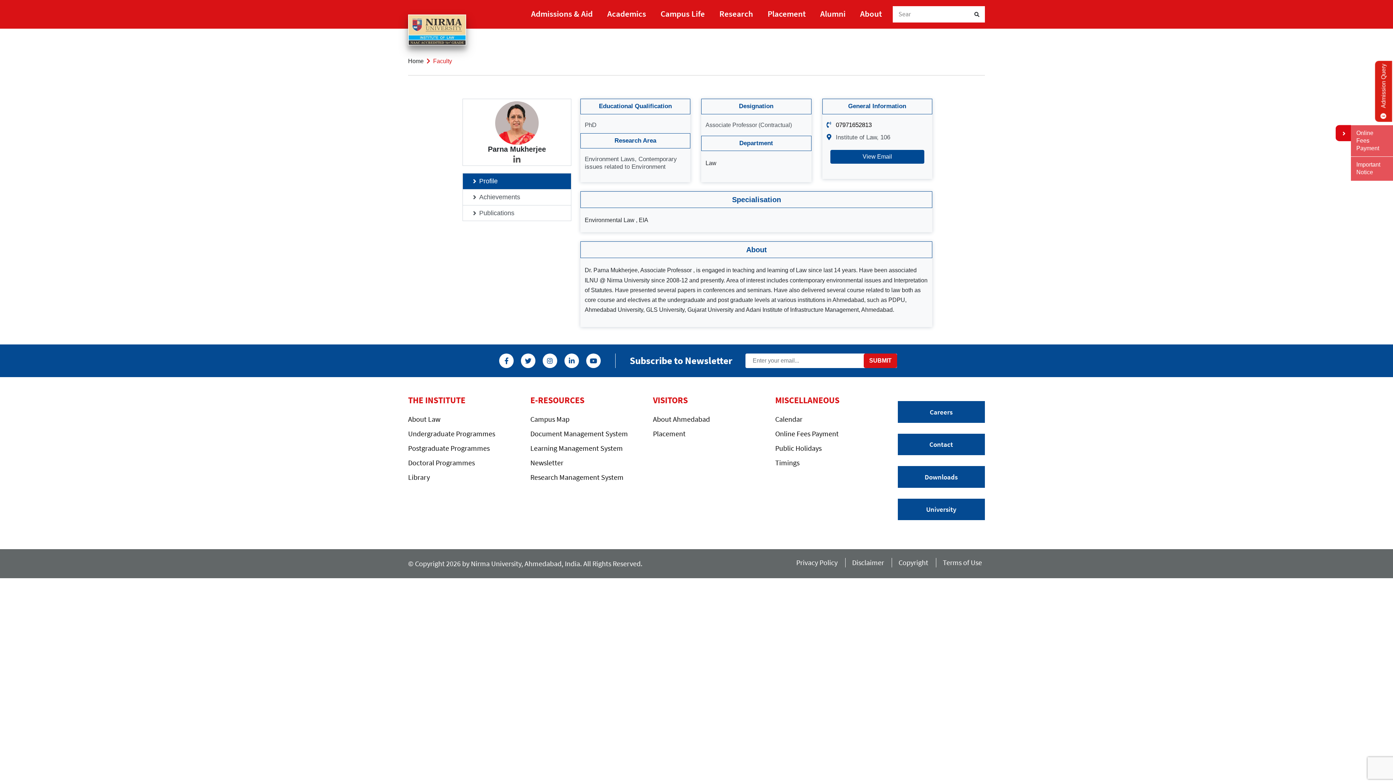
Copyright (913, 562)
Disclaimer (868, 562)
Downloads (941, 477)
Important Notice (1368, 168)
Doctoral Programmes (441, 462)
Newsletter (546, 462)
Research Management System (577, 477)
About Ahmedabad (681, 419)
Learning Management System (576, 448)
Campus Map (550, 419)
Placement (787, 13)
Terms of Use (964, 562)
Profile (488, 181)
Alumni (833, 13)
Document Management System (579, 433)
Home (416, 61)
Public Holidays (798, 448)
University (941, 509)
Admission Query (1384, 86)
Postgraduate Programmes (449, 448)
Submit (880, 361)
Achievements (499, 197)
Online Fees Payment (807, 433)
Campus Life (683, 13)
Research (736, 13)
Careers (941, 412)
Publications (496, 213)
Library (419, 477)
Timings (787, 462)
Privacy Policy (817, 562)
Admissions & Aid (562, 13)
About (871, 13)
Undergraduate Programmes (451, 433)
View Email (877, 157)
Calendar (788, 419)
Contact (941, 444)
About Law (424, 419)
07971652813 (854, 125)
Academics (626, 13)
